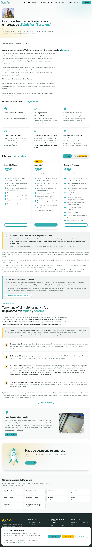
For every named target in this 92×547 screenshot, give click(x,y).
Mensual (67, 156)
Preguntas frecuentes (46, 402)
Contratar (86, 2)
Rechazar (68, 536)
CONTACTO (77, 3)
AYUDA (70, 3)
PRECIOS (43, 3)
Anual (80, 156)
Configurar (82, 536)
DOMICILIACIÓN (52, 3)
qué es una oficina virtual (40, 93)
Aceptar (54, 536)
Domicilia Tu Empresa (7, 43)
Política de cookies (21, 542)
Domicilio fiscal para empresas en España (79, 523)
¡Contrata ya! (31, 463)
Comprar (16, 225)
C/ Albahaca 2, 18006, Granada (36, 524)
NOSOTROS (62, 3)
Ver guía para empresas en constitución (18, 295)
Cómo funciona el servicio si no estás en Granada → (18, 79)
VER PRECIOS (11, 434)
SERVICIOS (35, 3)
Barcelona (18, 43)
